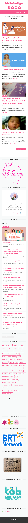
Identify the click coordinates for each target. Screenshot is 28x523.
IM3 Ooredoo (5, 359)
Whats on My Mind (13, 390)
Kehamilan (4, 34)
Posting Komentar (21, 43)
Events (22, 351)
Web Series (4, 390)
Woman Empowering (7, 393)
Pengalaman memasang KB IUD (11, 261)
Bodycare (15, 348)
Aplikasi (15, 345)
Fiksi (9, 353)
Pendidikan (5, 373)
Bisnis (3, 348)
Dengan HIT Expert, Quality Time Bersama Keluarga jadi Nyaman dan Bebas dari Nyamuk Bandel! (12, 251)
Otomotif (11, 370)
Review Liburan (14, 379)
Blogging (9, 348)
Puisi (20, 373)
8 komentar (20, 106)
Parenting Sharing (18, 370)
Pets (10, 373)
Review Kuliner (5, 379)
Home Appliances (12, 356)
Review (16, 376)
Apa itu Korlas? (7, 242)
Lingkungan (22, 362)
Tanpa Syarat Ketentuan (17, 385)
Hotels (19, 356)
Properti (15, 373)
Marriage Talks (5, 365)
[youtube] (19, 7)
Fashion (4, 353)
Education (17, 351)
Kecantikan (12, 359)
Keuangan (11, 362)
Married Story (14, 365)
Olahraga (4, 370)
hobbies (4, 356)
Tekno (3, 388)
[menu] (2, 12)
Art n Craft (21, 345)
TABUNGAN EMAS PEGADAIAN (11, 277)
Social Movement (6, 385)
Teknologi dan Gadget (12, 388)
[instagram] (8, 7)
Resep (11, 376)
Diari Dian (11, 351)
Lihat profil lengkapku (14, 213)
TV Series (21, 388)
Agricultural (8, 345)
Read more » (21, 49)
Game (22, 353)
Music (8, 368)
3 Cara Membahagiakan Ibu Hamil (13, 69)
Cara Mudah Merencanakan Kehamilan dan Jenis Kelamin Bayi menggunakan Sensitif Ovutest (13, 101)
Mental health (22, 365)
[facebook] (15, 7)
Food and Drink (15, 353)
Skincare (14, 382)
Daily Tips (4, 351)
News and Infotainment (17, 368)
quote (24, 373)
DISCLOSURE (14, 519)
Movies (4, 368)
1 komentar (20, 137)
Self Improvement (6, 382)
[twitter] (12, 7)
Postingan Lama (21, 149)
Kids (17, 362)
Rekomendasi (5, 376)
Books (20, 348)
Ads (3, 345)
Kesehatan (4, 362)
